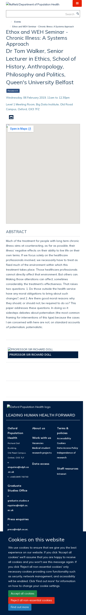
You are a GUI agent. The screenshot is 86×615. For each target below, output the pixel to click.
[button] (77, 3)
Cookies (61, 443)
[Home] (9, 22)
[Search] (77, 14)
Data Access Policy (67, 448)
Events (17, 22)
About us (38, 428)
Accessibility (64, 438)
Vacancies (37, 443)
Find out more (20, 607)
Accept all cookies (22, 593)
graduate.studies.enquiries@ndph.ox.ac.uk (18, 505)
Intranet (61, 474)
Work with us (41, 437)
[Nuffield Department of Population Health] (32, 3)
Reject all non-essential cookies (31, 600)
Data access (40, 463)
